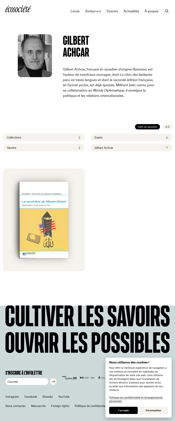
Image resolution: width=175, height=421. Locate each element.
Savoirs (112, 11)
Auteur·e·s (93, 11)
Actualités (131, 11)
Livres (75, 11)
